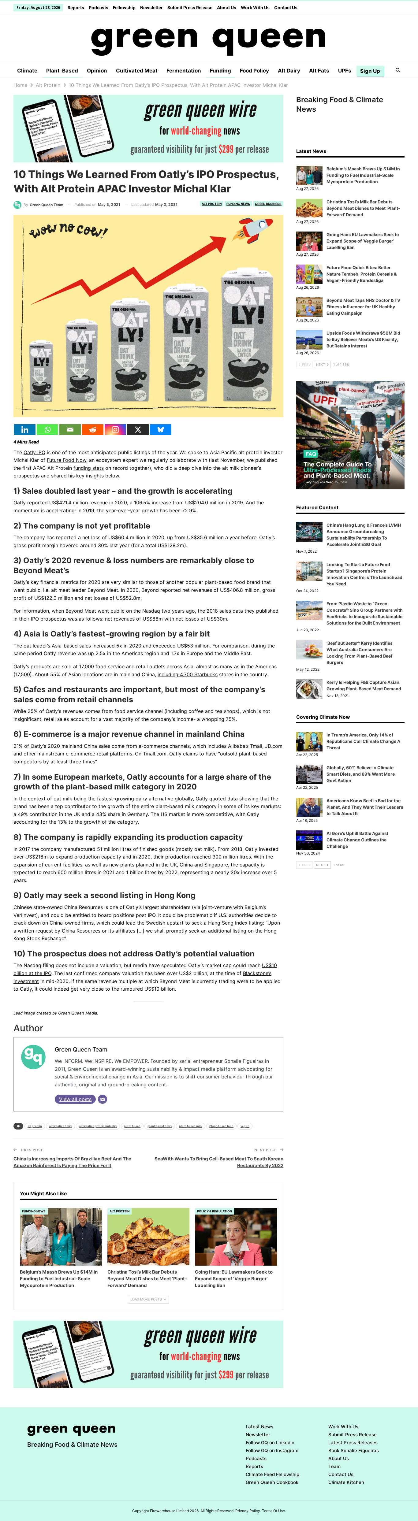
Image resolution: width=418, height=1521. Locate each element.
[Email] (70, 429)
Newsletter (151, 7)
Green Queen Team (81, 1049)
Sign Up (370, 71)
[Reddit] (92, 429)
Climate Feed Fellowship (272, 1474)
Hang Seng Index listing (235, 923)
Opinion (97, 71)
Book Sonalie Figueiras (353, 1450)
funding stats (88, 468)
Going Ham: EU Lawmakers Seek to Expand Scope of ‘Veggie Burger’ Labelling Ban (363, 241)
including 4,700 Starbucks (188, 674)
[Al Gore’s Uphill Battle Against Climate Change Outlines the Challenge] (309, 840)
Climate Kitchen (346, 1482)
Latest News (259, 1427)
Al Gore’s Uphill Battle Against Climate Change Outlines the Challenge (357, 840)
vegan (245, 1126)
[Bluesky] (160, 429)
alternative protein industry (98, 1126)
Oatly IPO (34, 452)
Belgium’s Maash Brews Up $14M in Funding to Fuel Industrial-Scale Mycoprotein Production (363, 175)
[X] (138, 429)
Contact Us (285, 7)
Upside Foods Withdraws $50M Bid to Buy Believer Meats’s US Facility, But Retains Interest (363, 339)
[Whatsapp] (47, 429)
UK (173, 865)
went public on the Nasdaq (129, 611)
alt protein (35, 1126)
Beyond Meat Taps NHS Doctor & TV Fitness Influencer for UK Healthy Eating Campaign (363, 307)
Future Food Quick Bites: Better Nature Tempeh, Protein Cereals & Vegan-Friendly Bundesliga (362, 274)
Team (334, 1466)
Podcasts (98, 7)
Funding (220, 71)
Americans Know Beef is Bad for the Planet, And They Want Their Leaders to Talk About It (365, 807)
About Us (226, 7)
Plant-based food (221, 1126)
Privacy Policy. (248, 1510)
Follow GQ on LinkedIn (270, 1442)
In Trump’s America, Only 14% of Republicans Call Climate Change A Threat (363, 741)
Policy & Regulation (214, 1211)
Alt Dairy (289, 71)
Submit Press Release (189, 7)
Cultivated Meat (137, 71)
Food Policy (254, 71)
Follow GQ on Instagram (272, 1450)
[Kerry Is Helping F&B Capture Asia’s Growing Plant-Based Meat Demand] (309, 689)
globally (184, 799)
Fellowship (124, 7)
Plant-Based (62, 71)
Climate (27, 71)
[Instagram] (115, 429)
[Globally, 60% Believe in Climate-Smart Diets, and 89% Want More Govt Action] (309, 774)
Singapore (216, 865)
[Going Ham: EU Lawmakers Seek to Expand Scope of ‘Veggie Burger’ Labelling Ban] (236, 1237)
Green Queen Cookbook (272, 1482)
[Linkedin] (24, 429)
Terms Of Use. (274, 1510)
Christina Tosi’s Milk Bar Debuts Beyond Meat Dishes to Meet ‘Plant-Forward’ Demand (363, 208)
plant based (132, 1126)
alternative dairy (60, 1126)
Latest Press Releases (353, 1442)
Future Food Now (66, 460)
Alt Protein (212, 204)
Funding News (238, 204)
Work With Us (255, 7)
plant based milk (190, 1126)
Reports (76, 7)
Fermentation (183, 71)
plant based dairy (159, 1126)
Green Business (268, 204)
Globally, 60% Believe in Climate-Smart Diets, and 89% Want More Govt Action (361, 774)
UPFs (344, 71)
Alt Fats (319, 71)
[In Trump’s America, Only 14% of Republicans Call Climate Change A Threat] (309, 741)
